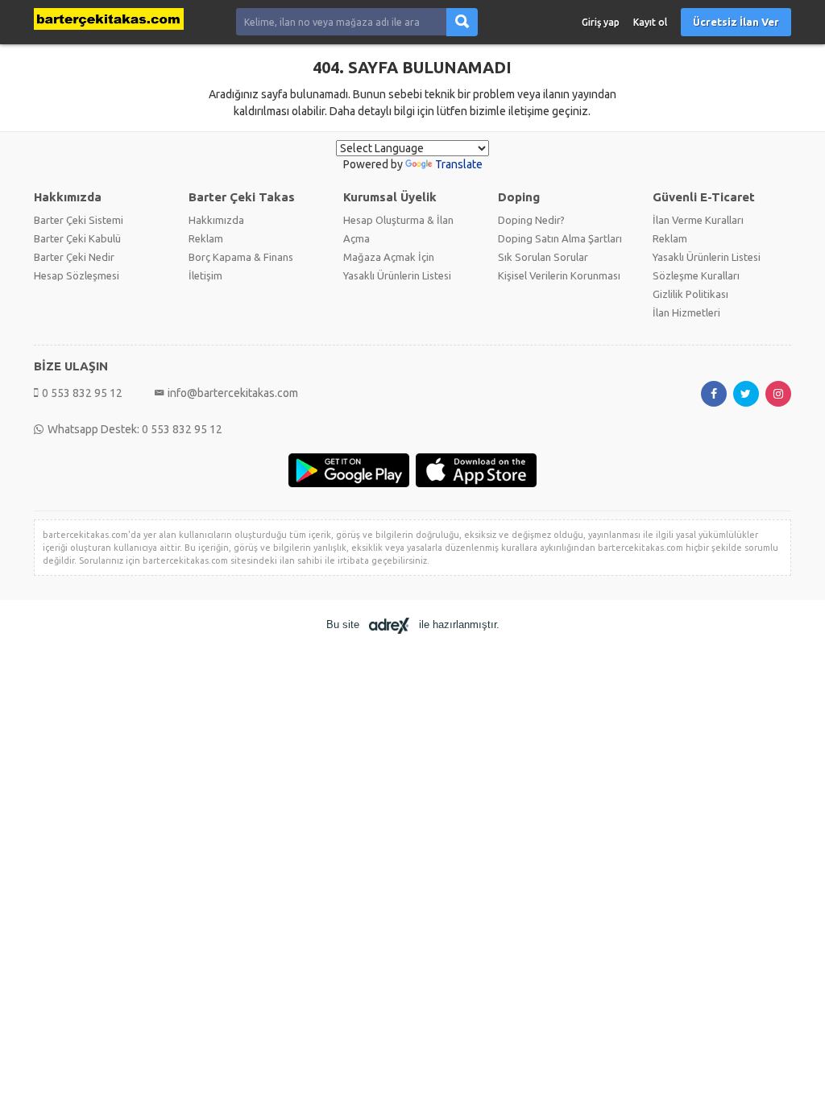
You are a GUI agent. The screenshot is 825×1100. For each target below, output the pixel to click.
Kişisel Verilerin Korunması (559, 275)
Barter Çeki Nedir (74, 257)
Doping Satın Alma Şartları (560, 238)
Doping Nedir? (531, 219)
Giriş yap (601, 22)
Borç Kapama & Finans (241, 257)
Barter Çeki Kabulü (77, 238)
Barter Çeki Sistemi (78, 219)
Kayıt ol (650, 22)
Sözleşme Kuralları (696, 275)
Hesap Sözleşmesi (76, 275)
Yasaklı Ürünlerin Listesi (397, 275)
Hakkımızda (216, 219)
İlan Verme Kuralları (698, 219)
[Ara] (462, 22)
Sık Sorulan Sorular (543, 257)
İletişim (205, 275)
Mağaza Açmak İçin (388, 257)
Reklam (206, 238)
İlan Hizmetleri (686, 312)
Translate (459, 164)
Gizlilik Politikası (690, 294)
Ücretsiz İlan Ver (736, 21)
